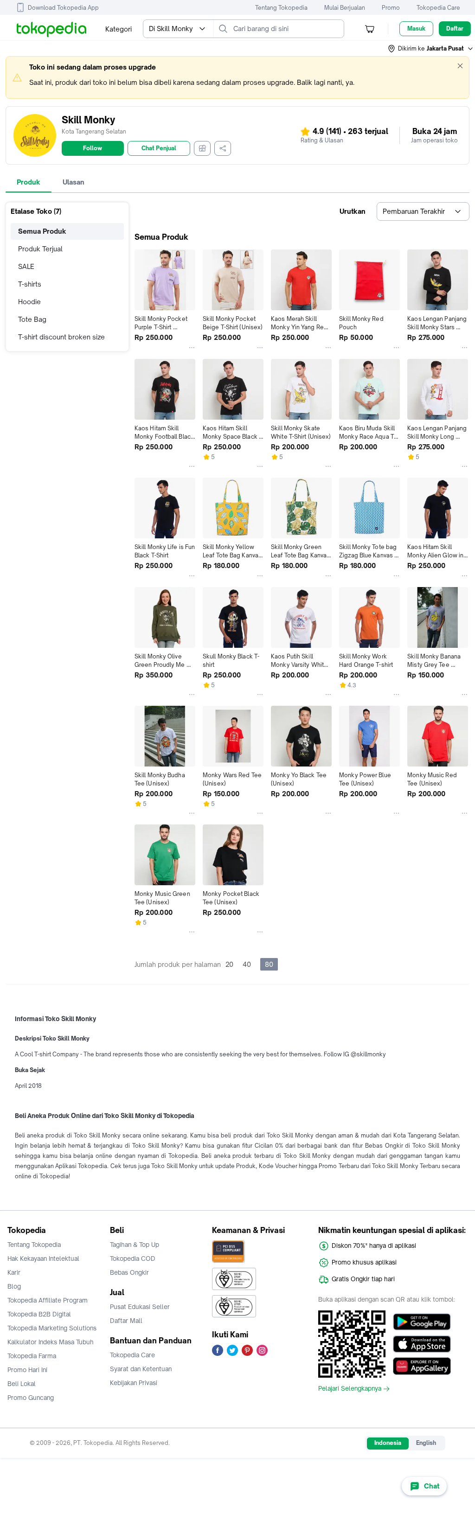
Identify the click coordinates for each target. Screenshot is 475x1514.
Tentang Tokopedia (281, 7)
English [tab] (426, 1442)
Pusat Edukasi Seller (140, 1306)
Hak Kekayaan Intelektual (43, 1258)
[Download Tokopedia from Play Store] (422, 1321)
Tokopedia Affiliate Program (47, 1300)
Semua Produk (42, 231)
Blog (14, 1286)
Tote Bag (32, 319)
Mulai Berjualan (344, 7)
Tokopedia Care (438, 7)
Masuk (416, 28)
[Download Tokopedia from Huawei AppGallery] (422, 1366)
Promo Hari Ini (27, 1369)
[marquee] (237, 77)
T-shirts (29, 284)
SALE (26, 266)
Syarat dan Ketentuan (141, 1369)
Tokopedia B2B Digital (39, 1314)
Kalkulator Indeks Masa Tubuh (50, 1342)
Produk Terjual (40, 249)
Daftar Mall (126, 1320)
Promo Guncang (30, 1397)
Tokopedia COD (132, 1258)
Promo (391, 7)
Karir (13, 1272)
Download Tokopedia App (63, 7)
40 (247, 964)
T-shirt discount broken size (61, 337)
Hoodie (29, 302)
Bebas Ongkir (129, 1272)
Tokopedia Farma (31, 1356)
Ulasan (73, 182)
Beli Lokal (21, 1383)
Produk (28, 182)
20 (229, 964)
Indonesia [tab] (387, 1442)
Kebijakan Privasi (133, 1382)
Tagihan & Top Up (134, 1244)
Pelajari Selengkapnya (349, 1389)
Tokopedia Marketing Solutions (51, 1328)
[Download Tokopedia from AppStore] (422, 1344)
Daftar (454, 28)
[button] (431, 48)
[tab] (28, 182)
